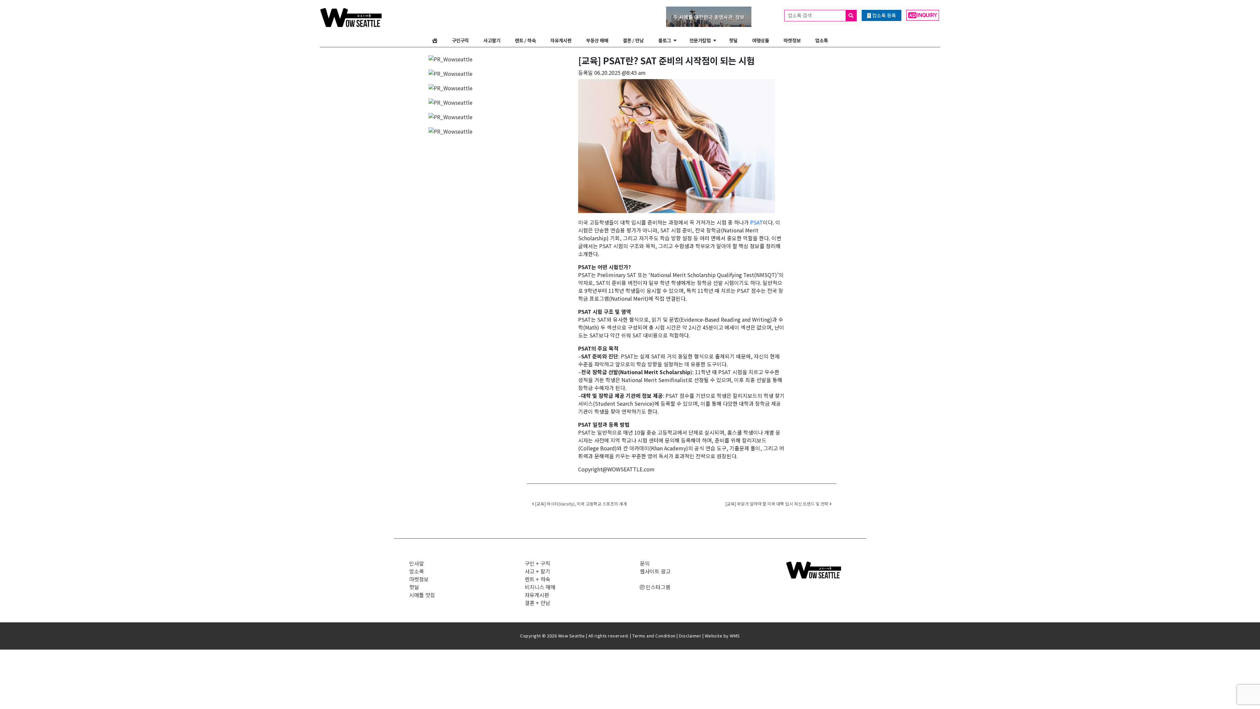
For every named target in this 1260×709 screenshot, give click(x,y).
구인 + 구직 (537, 563)
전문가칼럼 (700, 40)
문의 (645, 563)
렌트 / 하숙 (525, 40)
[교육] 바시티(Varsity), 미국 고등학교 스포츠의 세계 (580, 504)
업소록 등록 (883, 15)
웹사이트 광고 (655, 571)
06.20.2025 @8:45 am (620, 72)
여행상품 (760, 40)
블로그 (664, 40)
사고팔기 (491, 40)
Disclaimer (690, 636)
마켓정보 (792, 40)
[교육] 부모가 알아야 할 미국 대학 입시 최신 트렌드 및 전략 (777, 504)
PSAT (756, 222)
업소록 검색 (800, 15)
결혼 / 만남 (633, 40)
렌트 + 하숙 (537, 579)
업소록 (821, 40)
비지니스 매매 (540, 587)
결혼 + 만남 (537, 603)
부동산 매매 (597, 40)
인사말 (416, 563)
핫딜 (733, 40)
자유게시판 (561, 40)
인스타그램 (657, 587)
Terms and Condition (654, 636)
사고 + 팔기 (537, 571)
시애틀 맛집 (422, 595)
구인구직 (460, 40)
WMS (735, 636)
